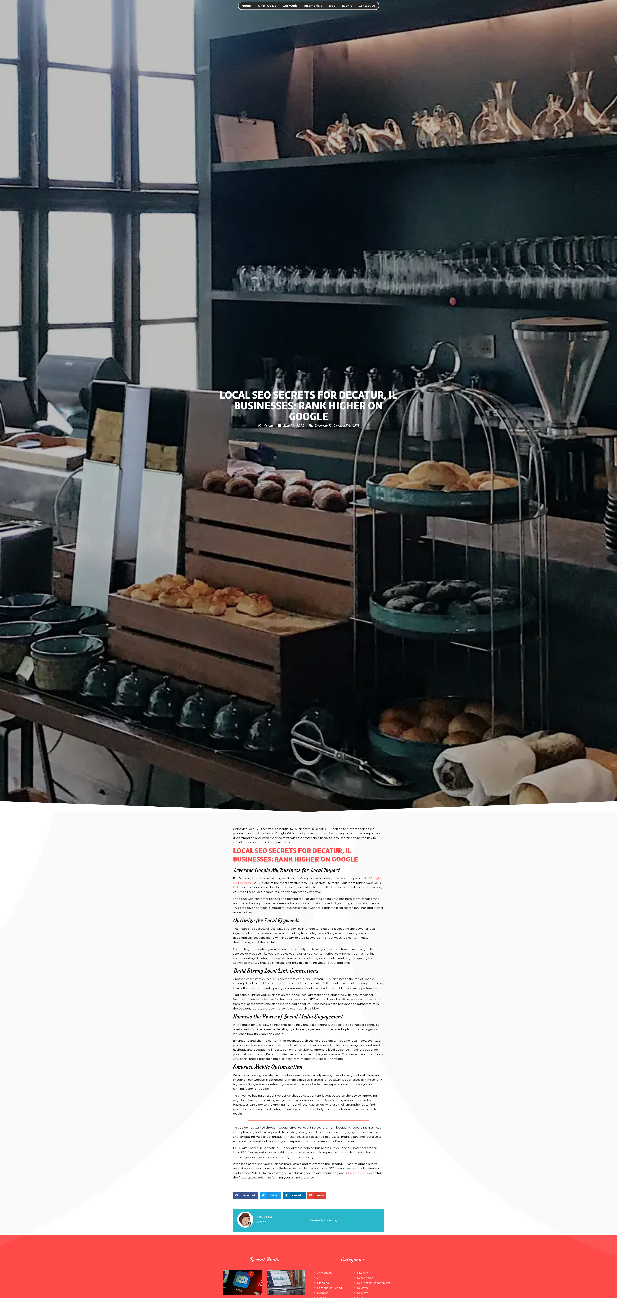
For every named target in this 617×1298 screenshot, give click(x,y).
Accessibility (324, 1273)
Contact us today (360, 1173)
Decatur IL (323, 425)
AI (318, 1278)
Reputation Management (373, 1283)
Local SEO (342, 425)
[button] (245, 1195)
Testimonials (312, 5)
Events (347, 5)
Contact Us (367, 5)
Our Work (290, 5)
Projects (362, 1273)
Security (362, 1292)
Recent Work (365, 1278)
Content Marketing (329, 1287)
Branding (323, 1283)
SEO (355, 425)
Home (246, 5)
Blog (332, 5)
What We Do (266, 5)
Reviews (362, 1287)
